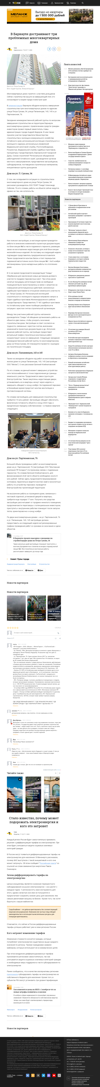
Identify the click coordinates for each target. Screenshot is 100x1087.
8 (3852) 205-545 (74, 1066)
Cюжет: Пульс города (19, 559)
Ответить (15, 706)
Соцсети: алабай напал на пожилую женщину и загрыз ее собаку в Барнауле (79, 163)
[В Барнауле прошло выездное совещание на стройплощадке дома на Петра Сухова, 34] (9, 544)
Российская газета (48, 863)
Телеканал (44, 3)
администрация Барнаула (16, 564)
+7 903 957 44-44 (74, 1061)
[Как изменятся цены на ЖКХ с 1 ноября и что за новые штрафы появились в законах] (9, 995)
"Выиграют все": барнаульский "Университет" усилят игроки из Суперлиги (79, 406)
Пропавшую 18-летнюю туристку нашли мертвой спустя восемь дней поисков (80, 224)
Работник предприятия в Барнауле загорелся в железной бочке (80, 372)
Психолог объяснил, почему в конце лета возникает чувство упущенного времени (79, 251)
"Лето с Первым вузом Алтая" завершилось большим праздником (78, 387)
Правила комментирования (79, 1081)
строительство (44, 564)
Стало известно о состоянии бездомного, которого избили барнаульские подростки (78, 259)
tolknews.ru (75, 1040)
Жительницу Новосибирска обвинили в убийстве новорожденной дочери (78, 242)
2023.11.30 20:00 (27, 710)
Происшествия (59, 3)
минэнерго (11, 1009)
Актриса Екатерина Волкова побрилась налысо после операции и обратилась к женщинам (80, 356)
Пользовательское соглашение (80, 1079)
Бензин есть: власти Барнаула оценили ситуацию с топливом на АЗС (80, 414)
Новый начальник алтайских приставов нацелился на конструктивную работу (78, 364)
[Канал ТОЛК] (40, 570)
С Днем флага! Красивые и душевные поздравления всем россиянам (79, 207)
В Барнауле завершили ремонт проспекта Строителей (79, 276)
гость (20, 710)
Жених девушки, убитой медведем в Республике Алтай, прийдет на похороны (80, 71)
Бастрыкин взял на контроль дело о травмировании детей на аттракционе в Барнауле (80, 79)
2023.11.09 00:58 (22, 644)
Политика (73, 3)
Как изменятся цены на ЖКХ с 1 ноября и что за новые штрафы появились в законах (35, 990)
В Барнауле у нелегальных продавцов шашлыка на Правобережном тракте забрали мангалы (79, 396)
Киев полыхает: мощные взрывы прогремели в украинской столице (80, 184)
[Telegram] (49, 49)
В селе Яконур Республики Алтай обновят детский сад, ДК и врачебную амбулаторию (80, 284)
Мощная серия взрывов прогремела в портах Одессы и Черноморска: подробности (79, 146)
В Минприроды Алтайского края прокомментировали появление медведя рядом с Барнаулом (80, 177)
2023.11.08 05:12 (25, 749)
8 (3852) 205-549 (74, 1069)
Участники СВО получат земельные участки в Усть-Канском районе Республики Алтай (78, 452)
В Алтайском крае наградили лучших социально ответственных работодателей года (80, 340)
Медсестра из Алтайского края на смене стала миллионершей (80, 322)
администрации (15, 105)
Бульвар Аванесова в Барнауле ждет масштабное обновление (79, 305)
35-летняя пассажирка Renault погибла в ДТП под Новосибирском (79, 331)
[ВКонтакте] (54, 49)
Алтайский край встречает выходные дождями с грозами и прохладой (79, 216)
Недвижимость (18, 50)
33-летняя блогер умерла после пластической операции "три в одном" (79, 443)
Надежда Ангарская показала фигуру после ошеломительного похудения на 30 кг (79, 315)
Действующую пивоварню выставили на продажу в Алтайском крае (15, 801)
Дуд (19, 749)
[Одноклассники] (59, 49)
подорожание (22, 1009)
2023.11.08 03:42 (27, 720)
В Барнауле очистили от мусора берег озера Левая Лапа (79, 291)
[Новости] (29, 570)
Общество (16, 834)
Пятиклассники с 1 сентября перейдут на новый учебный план (80, 170)
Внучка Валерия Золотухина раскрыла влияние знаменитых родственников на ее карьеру (79, 269)
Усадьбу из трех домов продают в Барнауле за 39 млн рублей (51, 801)
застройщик (31, 564)
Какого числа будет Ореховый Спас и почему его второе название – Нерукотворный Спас (80, 192)
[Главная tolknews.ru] (16, 3)
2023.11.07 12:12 (21, 762)
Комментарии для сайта (52, 769)
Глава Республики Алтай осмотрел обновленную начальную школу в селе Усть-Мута (80, 348)
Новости (31, 3)
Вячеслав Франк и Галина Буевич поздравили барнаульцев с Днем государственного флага (80, 154)
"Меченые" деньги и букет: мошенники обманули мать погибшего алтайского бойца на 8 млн (80, 233)
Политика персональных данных (81, 1077)
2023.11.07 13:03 (21, 739)
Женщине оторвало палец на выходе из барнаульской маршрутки (78, 432)
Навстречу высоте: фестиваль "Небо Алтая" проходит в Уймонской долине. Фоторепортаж (80, 87)
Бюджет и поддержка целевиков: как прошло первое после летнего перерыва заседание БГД (80, 424)
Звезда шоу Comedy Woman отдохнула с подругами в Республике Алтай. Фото (77, 379)
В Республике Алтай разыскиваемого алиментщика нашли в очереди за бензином (79, 298)
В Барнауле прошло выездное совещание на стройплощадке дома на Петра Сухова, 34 (32, 539)
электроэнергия (36, 1009)
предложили (12, 974)
